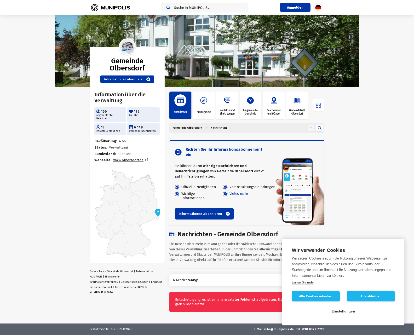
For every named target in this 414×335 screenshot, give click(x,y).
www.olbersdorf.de (128, 160)
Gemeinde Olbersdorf (187, 127)
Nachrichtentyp (185, 280)
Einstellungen (343, 311)
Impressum (121, 287)
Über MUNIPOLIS (137, 287)
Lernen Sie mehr (303, 282)
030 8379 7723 (313, 329)
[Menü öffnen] (318, 105)
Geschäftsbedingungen (134, 281)
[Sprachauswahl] (318, 7)
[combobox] (204, 7)
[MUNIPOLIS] (110, 7)
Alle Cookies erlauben (316, 296)
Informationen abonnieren (124, 79)
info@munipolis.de (279, 329)
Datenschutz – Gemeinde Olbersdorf (111, 271)
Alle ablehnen (370, 296)
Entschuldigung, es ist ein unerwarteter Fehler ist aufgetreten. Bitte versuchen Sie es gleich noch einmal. (244, 301)
